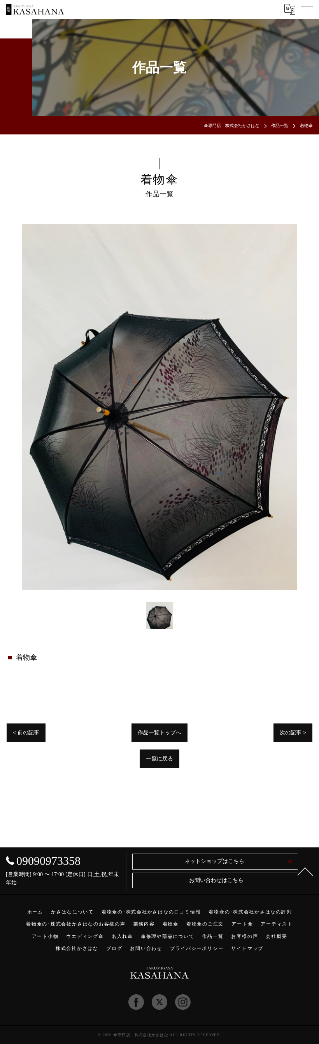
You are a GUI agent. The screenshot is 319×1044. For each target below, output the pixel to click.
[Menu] (306, 9)
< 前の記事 (26, 733)
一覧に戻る (159, 759)
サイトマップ (247, 948)
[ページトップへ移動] (305, 871)
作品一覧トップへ (159, 733)
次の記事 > (293, 733)
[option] (159, 407)
